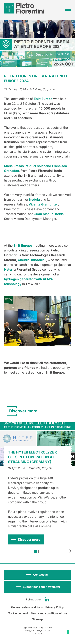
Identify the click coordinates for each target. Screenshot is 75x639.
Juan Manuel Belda (49, 214)
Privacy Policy (54, 607)
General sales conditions (27, 607)
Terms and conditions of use (49, 613)
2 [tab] (40, 551)
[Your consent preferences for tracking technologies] (68, 632)
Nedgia (34, 199)
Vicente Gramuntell (43, 204)
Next (69, 551)
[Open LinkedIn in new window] (47, 599)
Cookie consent (18, 613)
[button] (37, 587)
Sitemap (37, 619)
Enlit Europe (43, 99)
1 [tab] (35, 551)
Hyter (8, 269)
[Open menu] (68, 10)
